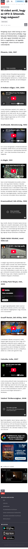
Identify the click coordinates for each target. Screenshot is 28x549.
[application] (14, 475)
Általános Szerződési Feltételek (12, 515)
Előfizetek (20, 1)
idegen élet (20, 4)
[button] (26, 4)
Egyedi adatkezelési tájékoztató (12, 512)
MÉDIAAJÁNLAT (6, 518)
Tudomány (5, 7)
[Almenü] (8, 1)
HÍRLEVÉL (5, 503)
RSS (4, 500)
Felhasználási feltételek (10, 509)
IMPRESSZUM (6, 506)
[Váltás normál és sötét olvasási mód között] (12, 1)
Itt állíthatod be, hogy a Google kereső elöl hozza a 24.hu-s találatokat (15, 437)
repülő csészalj (11, 4)
